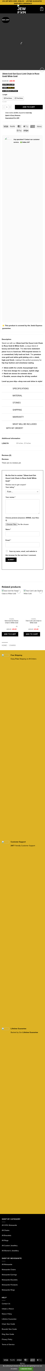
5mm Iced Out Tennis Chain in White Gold (11, 622)
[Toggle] (9, 388)
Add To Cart (10, 634)
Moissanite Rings (8, 1290)
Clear (4, 101)
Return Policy (7, 1314)
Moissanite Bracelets (10, 1280)
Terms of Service (8, 1344)
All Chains (5, 1230)
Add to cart (29, 107)
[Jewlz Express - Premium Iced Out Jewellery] (21, 9)
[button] (3, 9)
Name (8, 529)
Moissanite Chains (9, 1269)
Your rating (10, 487)
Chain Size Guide (8, 1324)
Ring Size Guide (8, 1334)
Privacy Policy (7, 1339)
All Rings (5, 1240)
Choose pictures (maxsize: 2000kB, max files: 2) (22, 519)
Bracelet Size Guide (9, 1329)
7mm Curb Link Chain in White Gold (33, 622)
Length (5, 94)
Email (8, 540)
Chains (12, 645)
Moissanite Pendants (10, 1285)
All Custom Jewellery (10, 1245)
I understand (26, 1369)
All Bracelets (6, 1235)
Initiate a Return (8, 1309)
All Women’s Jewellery (10, 1251)
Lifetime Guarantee (9, 1319)
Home (4, 645)
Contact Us (6, 1304)
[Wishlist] (7, 9)
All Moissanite (7, 1264)
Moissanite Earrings (9, 1275)
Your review (10, 497)
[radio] (8, 98)
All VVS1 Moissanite (9, 1225)
